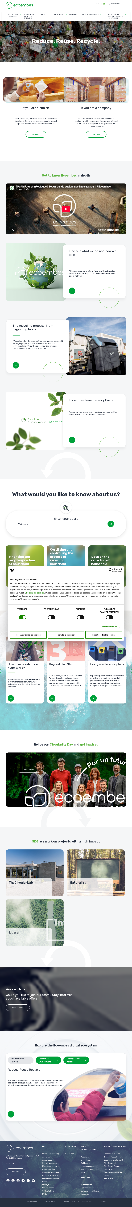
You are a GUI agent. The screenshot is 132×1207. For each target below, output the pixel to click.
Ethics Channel (48, 1188)
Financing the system (50, 1166)
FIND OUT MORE (17, 1007)
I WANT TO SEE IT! (29, 769)
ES (104, 3)
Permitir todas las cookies (103, 635)
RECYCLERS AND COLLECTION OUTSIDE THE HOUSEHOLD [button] (114, 16)
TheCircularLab (110, 1163)
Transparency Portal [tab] (73, 1060)
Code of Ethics (48, 1191)
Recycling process (49, 1163)
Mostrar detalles (109, 627)
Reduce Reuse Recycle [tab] (17, 1060)
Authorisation (86, 1185)
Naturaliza (108, 1169)
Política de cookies (35, 593)
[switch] (51, 617)
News (44, 1181)
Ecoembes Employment (113, 1160)
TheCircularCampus (112, 1166)
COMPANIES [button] (73, 14)
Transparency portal (112, 1154)
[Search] (111, 524)
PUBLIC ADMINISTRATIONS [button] (91, 14)
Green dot (69, 1154)
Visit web (35, 134)
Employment (47, 1185)
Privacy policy (49, 1201)
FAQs (44, 1194)
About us (46, 1157)
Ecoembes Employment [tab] (45, 1060)
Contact (103, 1201)
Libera (106, 1175)
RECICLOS (108, 1178)
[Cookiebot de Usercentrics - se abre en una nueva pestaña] (111, 570)
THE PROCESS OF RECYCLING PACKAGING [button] (28, 16)
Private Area (115, 4)
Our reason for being (50, 1154)
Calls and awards (87, 1188)
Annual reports (48, 1160)
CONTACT (15, 1172)
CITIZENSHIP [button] (58, 14)
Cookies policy (69, 1201)
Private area (87, 1201)
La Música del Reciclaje (113, 1172)
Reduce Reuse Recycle (113, 1157)
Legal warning (31, 1201)
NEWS (43, 14)
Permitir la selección (66, 635)
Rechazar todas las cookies (28, 635)
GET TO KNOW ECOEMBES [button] (13, 15)
